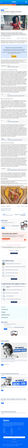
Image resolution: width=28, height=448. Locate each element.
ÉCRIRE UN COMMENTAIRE (14, 253)
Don (10, 433)
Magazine (11, 431)
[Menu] (5, 2)
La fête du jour (4, 309)
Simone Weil (17, 100)
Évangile (3, 312)
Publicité (11, 434)
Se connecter (14, 439)
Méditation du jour (5, 314)
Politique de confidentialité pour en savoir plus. (19, 327)
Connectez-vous (17, 250)
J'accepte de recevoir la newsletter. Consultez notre (10, 226)
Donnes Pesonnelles (12, 445)
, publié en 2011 (22, 72)
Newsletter (11, 429)
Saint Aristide (16, 3)
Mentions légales (16, 444)
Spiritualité (4, 431)
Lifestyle (2, 8)
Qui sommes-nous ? (11, 444)
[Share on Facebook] (21, 38)
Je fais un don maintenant (6, 238)
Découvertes (4, 432)
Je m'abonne (6, 4)
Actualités (4, 429)
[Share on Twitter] (24, 38)
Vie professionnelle (5, 8)
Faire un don (14, 56)
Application (11, 430)
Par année (19, 429)
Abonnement (11, 432)
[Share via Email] (25, 38)
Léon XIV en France (3, 377)
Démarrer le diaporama (23, 187)
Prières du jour (4, 317)
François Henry (8, 13)
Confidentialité (17, 445)
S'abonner (14, 437)
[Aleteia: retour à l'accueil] (14, 2)
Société (2, 343)
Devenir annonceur (20, 444)
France (2, 390)
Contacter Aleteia (8, 445)
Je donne (14, 4)
